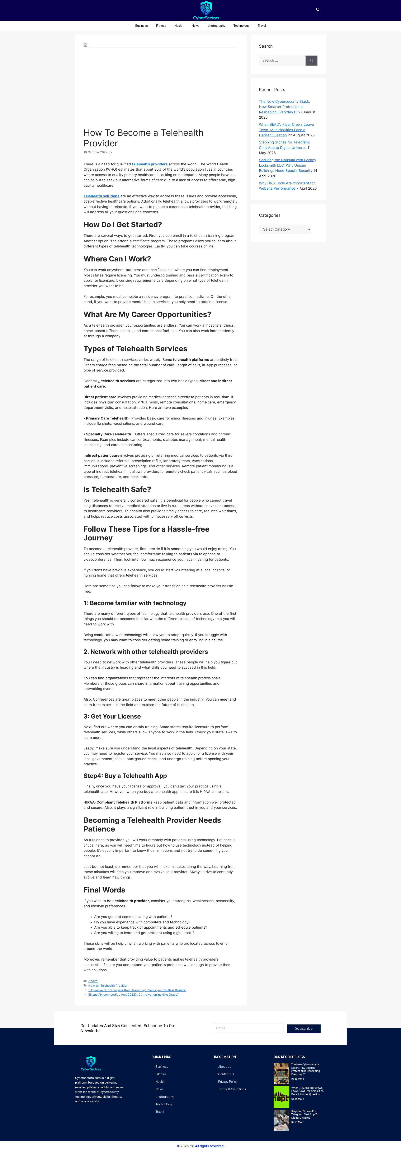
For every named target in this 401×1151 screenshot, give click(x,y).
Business (141, 26)
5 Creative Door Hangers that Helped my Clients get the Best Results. (137, 990)
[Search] (311, 61)
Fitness (161, 26)
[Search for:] (282, 61)
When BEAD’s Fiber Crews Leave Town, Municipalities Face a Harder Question (286, 129)
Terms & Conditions (232, 1089)
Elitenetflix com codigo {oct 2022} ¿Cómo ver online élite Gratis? (133, 994)
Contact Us (226, 1074)
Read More (297, 1078)
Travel (262, 26)
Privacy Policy (227, 1082)
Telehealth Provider (113, 985)
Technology (241, 26)
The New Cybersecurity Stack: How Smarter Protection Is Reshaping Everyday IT (284, 106)
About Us (224, 1067)
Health (179, 26)
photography (216, 26)
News (195, 26)
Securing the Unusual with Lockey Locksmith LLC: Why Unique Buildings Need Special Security (287, 165)
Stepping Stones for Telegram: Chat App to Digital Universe (305, 1114)
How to (93, 985)
